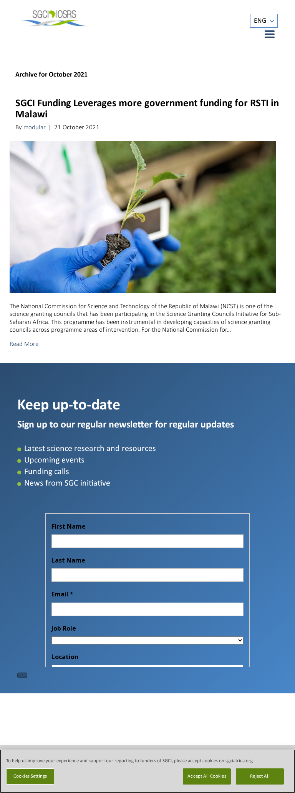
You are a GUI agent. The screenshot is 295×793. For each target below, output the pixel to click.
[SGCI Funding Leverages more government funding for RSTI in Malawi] (143, 216)
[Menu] (265, 34)
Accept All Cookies (206, 776)
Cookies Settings (30, 776)
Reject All (259, 776)
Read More (24, 344)
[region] (147, 771)
